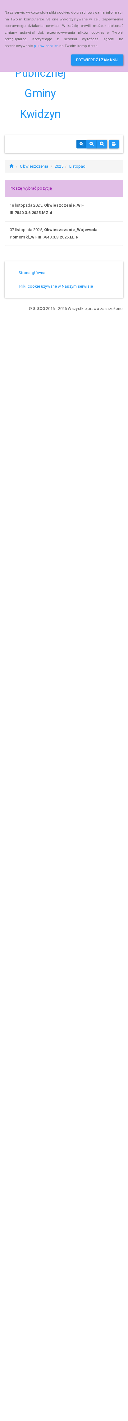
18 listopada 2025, (47, 209)
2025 (59, 166)
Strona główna (32, 272)
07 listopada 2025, (54, 233)
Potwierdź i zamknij (97, 60)
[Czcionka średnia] (91, 144)
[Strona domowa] (11, 166)
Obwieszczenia (34, 166)
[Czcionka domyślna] (81, 144)
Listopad (77, 166)
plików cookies (46, 46)
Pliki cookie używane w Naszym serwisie (56, 286)
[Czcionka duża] (102, 144)
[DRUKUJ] (114, 144)
